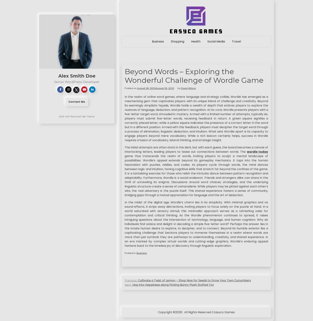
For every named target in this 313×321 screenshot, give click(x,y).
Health (196, 41)
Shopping (177, 41)
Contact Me (76, 102)
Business (158, 41)
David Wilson (188, 88)
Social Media (216, 41)
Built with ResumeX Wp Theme (77, 116)
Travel (236, 41)
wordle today (257, 152)
